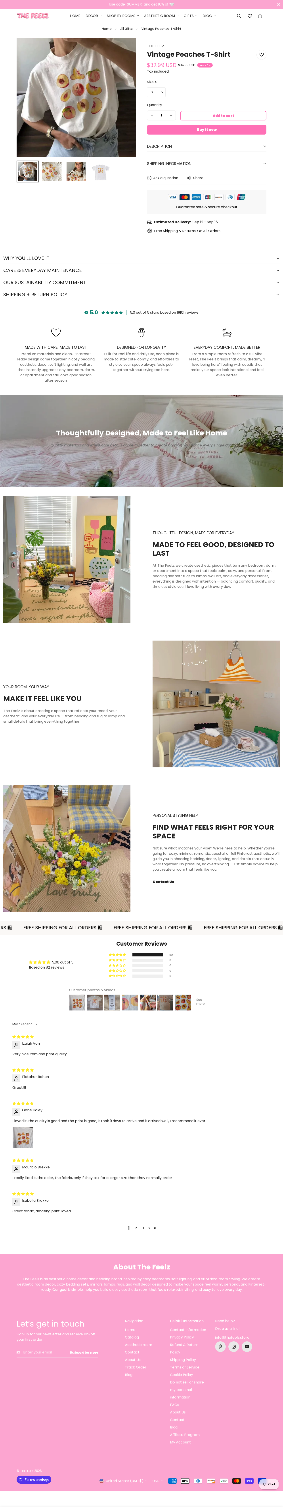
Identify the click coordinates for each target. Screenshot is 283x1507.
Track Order (135, 1367)
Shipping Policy (183, 1359)
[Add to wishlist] (261, 55)
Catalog (132, 1337)
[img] (23, 1036)
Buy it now (207, 129)
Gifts (189, 15)
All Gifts (126, 28)
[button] (260, 16)
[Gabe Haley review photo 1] (23, 1137)
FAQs (174, 1404)
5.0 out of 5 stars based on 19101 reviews (164, 312)
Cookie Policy (181, 1374)
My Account (180, 1442)
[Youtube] (247, 1346)
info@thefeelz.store (232, 1337)
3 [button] (143, 1228)
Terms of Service (184, 1367)
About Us (133, 1359)
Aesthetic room (138, 1344)
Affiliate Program (185, 1434)
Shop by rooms (121, 15)
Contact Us (163, 882)
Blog (207, 15)
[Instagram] (233, 1346)
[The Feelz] (33, 16)
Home (75, 15)
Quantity (154, 104)
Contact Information (188, 1329)
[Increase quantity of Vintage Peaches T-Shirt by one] (171, 115)
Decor (92, 15)
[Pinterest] (220, 1346)
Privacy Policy (182, 1337)
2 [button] (136, 1228)
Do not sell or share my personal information (187, 1390)
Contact (132, 1352)
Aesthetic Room (159, 15)
